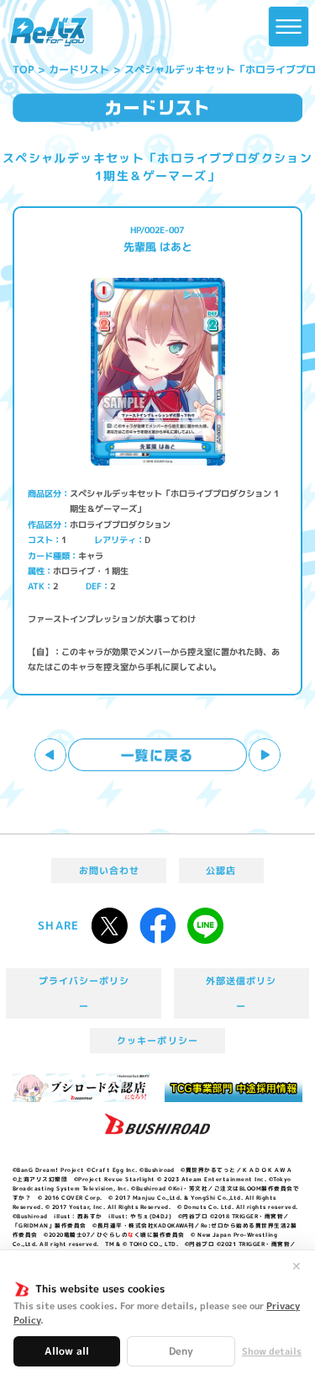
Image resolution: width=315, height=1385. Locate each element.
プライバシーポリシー (84, 993)
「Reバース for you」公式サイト (48, 32)
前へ (50, 754)
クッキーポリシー (157, 1041)
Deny (181, 1351)
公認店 (221, 870)
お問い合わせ (109, 870)
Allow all (67, 1351)
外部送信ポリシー (241, 993)
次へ (265, 754)
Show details (272, 1351)
